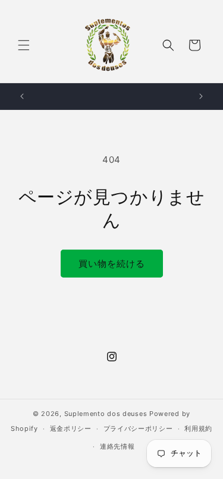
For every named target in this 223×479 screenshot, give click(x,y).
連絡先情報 (117, 446)
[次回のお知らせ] (201, 96)
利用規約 (198, 428)
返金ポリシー (71, 428)
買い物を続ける (111, 263)
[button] (24, 45)
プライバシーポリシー (138, 428)
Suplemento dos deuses (105, 413)
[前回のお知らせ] (22, 96)
